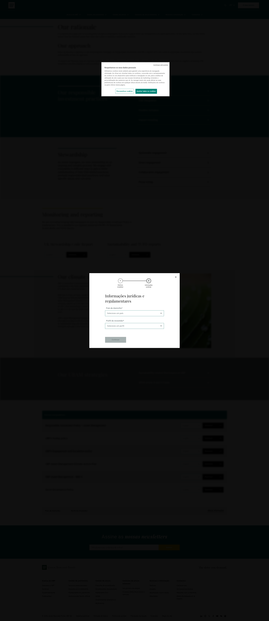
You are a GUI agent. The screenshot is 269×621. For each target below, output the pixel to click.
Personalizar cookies (125, 91)
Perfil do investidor (114, 321)
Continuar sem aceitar (160, 65)
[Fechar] (176, 277)
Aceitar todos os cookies (146, 91)
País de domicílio (114, 308)
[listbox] (134, 313)
